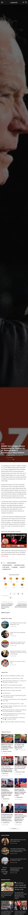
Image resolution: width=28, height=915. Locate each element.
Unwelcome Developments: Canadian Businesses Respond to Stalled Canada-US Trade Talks (7, 793)
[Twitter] (8, 460)
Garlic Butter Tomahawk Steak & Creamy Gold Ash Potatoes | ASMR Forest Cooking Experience (18, 850)
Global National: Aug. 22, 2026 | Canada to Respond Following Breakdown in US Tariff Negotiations (7, 817)
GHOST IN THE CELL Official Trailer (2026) (12, 690)
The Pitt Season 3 (7, 693)
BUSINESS (4, 742)
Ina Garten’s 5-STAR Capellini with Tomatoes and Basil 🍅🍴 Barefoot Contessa (14, 718)
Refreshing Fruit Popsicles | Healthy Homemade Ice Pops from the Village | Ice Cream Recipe (14, 710)
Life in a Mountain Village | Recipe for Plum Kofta (14, 721)
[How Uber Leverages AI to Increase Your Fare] (21, 760)
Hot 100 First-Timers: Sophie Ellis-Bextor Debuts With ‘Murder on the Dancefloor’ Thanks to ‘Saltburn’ (21, 895)
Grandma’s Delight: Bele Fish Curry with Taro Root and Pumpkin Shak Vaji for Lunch (14, 714)
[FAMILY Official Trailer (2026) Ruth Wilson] (5, 634)
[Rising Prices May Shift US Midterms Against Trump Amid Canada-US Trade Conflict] (21, 783)
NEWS (2, 444)
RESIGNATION (6, 569)
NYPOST (22, 567)
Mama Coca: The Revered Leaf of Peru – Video (13, 703)
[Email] (14, 460)
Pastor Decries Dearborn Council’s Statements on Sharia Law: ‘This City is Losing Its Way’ (18, 652)
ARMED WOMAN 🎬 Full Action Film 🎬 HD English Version (18, 840)
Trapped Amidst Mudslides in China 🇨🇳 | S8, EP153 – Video (18, 859)
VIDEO (7, 764)
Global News (6, 798)
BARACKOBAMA (12, 563)
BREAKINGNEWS (7, 565)
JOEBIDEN (15, 567)
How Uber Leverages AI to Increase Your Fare (20, 768)
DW (17, 749)
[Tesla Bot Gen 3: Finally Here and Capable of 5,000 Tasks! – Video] (5, 644)
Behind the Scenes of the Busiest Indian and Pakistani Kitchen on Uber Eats (7, 747)
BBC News (5, 773)
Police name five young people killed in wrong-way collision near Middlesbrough (7, 769)
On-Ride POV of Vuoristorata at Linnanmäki (12, 685)
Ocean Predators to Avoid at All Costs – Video (13, 678)
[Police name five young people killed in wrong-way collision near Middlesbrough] (7, 760)
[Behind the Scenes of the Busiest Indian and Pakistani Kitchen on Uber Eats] (7, 738)
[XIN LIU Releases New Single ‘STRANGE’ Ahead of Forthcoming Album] (5, 870)
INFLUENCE (6, 567)
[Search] (26, 2)
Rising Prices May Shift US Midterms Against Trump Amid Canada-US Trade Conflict (20, 792)
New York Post (11, 455)
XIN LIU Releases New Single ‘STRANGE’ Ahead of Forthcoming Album (16, 869)
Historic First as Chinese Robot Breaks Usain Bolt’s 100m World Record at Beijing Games (21, 817)
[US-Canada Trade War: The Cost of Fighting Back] (21, 738)
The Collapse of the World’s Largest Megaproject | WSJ (18, 623)
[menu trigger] (2, 2)
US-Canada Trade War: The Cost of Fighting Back (19, 746)
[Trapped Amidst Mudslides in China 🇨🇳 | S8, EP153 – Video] (5, 861)
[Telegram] (12, 460)
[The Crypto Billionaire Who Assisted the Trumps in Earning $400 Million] (7, 905)
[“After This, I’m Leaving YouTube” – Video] (5, 663)
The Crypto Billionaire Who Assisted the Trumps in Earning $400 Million (7, 913)
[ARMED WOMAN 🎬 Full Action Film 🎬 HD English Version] (5, 841)
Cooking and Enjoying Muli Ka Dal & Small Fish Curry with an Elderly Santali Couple (7, 895)
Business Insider (7, 751)
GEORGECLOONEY (19, 565)
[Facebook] (7, 460)
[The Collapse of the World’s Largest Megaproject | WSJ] (5, 624)
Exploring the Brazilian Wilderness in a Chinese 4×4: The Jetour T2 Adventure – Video (14, 681)
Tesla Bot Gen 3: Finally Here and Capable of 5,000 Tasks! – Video (17, 642)
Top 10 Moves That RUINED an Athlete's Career (13, 675)
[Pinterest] (10, 460)
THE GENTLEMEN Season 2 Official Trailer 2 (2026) (14, 687)
